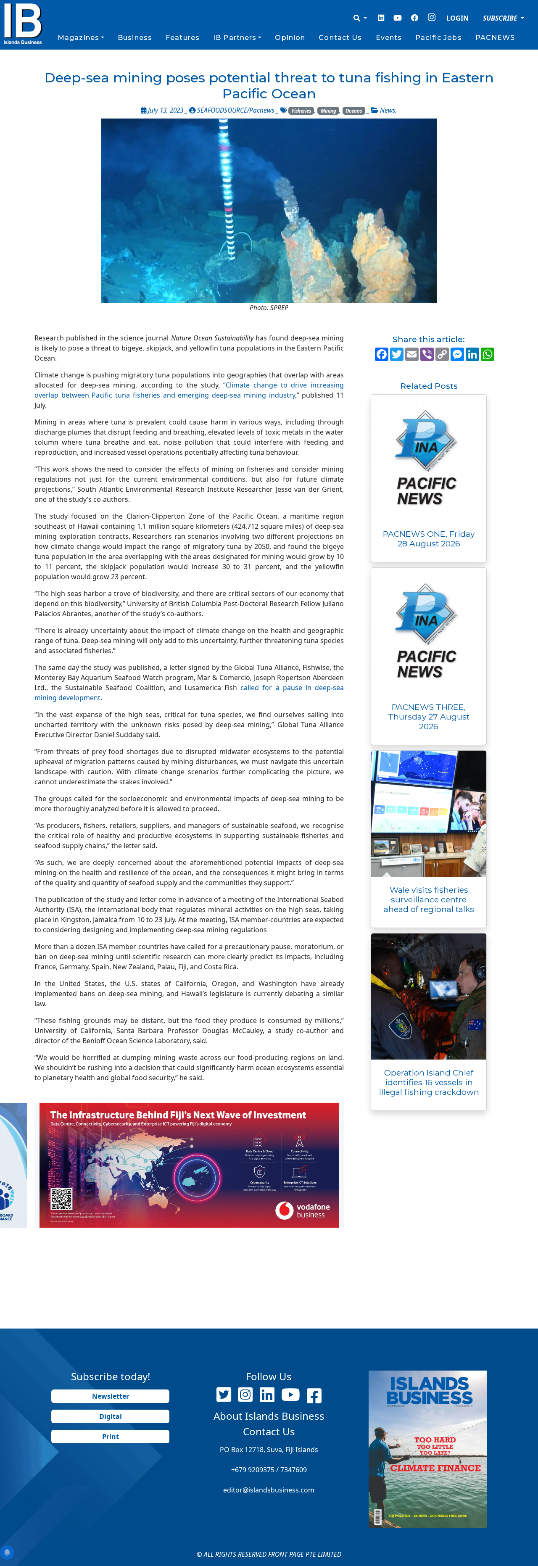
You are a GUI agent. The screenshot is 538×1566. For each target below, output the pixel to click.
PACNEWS (495, 38)
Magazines (78, 38)
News (388, 110)
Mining (328, 111)
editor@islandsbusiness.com (268, 1490)
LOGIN (457, 18)
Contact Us (340, 38)
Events (389, 38)
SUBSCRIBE (501, 18)
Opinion (290, 38)
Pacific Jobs (438, 38)
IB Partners (234, 38)
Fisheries (301, 111)
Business (135, 38)
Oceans (353, 111)
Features (183, 38)
